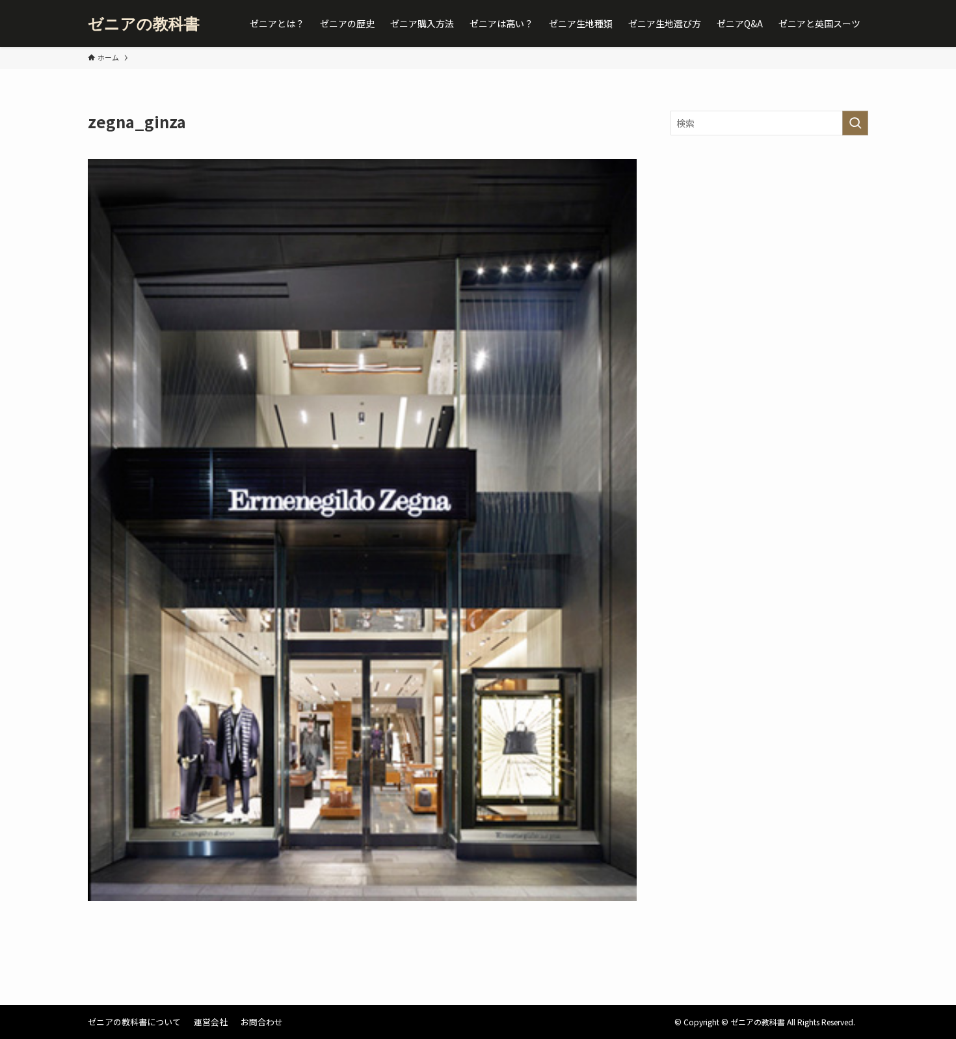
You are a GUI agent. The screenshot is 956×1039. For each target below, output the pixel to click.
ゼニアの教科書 (144, 23)
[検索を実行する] (855, 123)
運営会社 (211, 1022)
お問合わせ (262, 1022)
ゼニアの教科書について (134, 1022)
